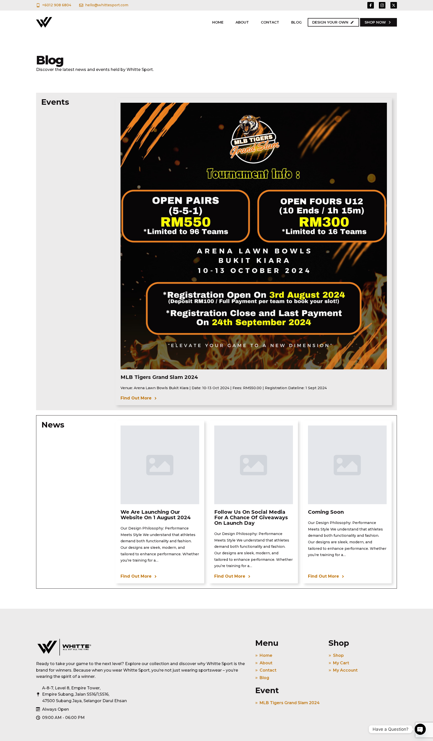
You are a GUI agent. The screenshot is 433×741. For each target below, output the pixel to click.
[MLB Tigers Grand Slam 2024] (254, 236)
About (242, 22)
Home (218, 22)
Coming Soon (326, 512)
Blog (296, 22)
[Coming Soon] (347, 465)
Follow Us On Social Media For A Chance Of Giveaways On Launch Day (251, 517)
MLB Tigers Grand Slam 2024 (159, 377)
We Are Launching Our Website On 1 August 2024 (156, 514)
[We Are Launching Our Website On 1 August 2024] (160, 465)
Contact (270, 22)
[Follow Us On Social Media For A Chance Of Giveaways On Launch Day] (253, 465)
